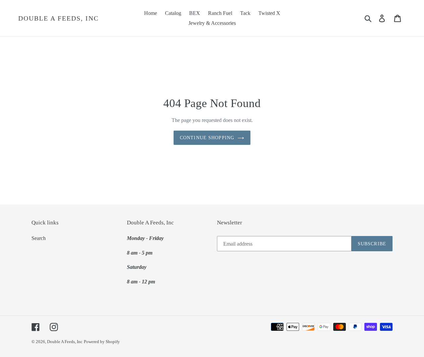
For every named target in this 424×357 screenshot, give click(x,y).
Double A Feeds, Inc (58, 18)
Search (38, 238)
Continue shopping (207, 137)
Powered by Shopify (102, 341)
